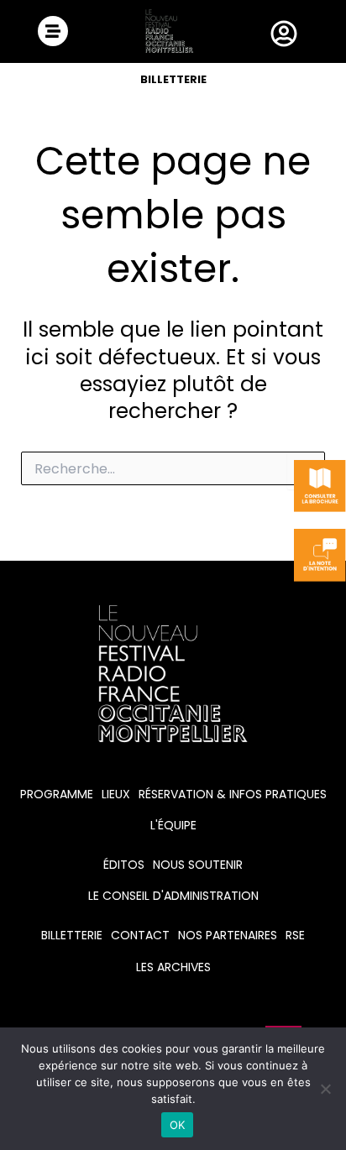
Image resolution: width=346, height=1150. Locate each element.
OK (178, 1125)
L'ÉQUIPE (173, 825)
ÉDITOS (123, 864)
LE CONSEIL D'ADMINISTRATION (173, 895)
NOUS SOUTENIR (198, 864)
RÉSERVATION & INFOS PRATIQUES (233, 794)
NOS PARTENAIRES (227, 935)
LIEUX (116, 794)
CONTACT (140, 935)
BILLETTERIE (173, 79)
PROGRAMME (56, 794)
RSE (295, 935)
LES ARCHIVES (173, 967)
